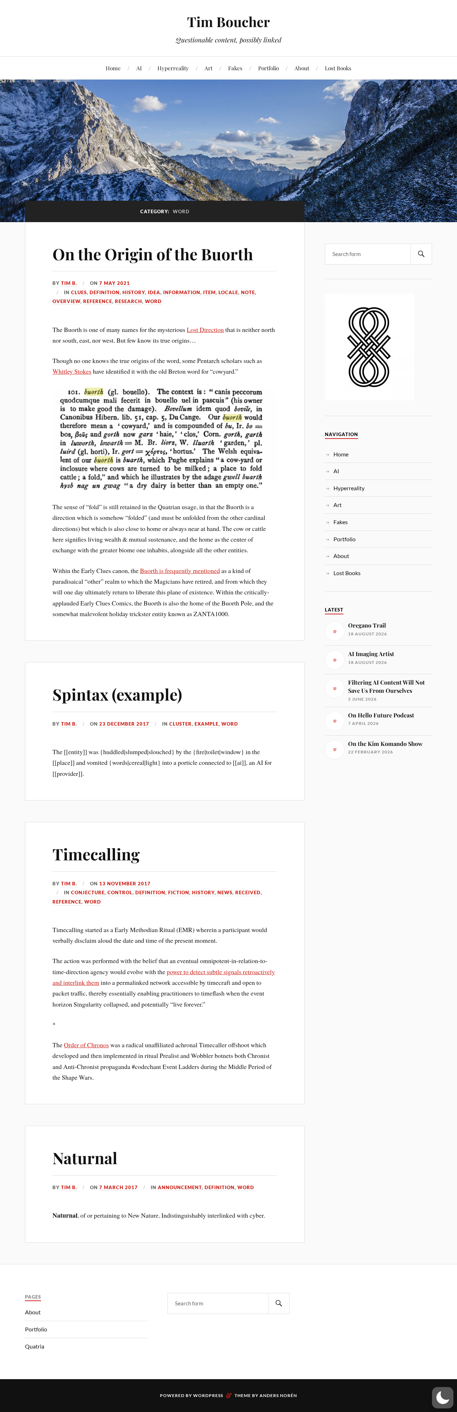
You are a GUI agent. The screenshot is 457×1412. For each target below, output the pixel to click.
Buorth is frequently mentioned (180, 570)
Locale (228, 292)
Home (113, 68)
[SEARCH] (421, 254)
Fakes (235, 68)
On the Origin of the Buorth (152, 253)
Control (119, 892)
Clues (79, 292)
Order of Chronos (86, 1044)
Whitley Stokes (71, 371)
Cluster (180, 724)
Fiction (178, 892)
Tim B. (69, 283)
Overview (66, 301)
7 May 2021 (114, 283)
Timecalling (96, 853)
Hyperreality (173, 68)
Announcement (180, 1187)
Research (128, 301)
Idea (154, 292)
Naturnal (84, 1157)
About (302, 68)
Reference (97, 301)
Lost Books (338, 68)
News (224, 892)
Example (207, 724)
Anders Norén (278, 1395)
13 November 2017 (125, 883)
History (133, 292)
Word (153, 301)
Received (248, 892)
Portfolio (268, 68)
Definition (105, 292)
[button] (442, 1397)
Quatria (34, 1346)
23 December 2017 (124, 724)
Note (248, 292)
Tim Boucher (228, 21)
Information (181, 292)
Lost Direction (205, 329)
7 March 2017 (118, 1187)
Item (209, 292)
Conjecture (88, 892)
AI (139, 68)
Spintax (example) (117, 694)
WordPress (208, 1395)
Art (208, 68)
